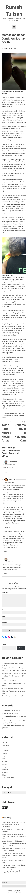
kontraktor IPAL (9, 710)
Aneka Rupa (13, 413)
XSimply (13, 892)
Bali (10, 415)
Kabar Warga (7, 818)
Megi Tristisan (13, 461)
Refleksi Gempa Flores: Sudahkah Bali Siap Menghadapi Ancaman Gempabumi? (13, 824)
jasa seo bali (8, 713)
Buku (3, 756)
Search (4, 644)
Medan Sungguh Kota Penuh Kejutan (13, 696)
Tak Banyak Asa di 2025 (9, 681)
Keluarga (4, 764)
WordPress (17, 890)
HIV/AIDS (15, 415)
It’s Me (18, 710)
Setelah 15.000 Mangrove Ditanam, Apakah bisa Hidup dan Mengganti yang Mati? (14, 836)
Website (4, 622)
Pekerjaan (5, 769)
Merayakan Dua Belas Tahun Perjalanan (14, 670)
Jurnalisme (5, 761)
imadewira (12, 479)
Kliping (4, 767)
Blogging (4, 753)
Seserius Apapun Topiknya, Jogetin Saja (14, 673)
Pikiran (4, 775)
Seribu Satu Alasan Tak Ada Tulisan (12, 688)
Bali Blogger (5, 750)
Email (4, 616)
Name (4, 610)
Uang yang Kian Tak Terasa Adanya (13, 668)
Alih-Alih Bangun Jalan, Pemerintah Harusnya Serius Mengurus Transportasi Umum (14, 855)
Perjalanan (5, 772)
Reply (5, 472)
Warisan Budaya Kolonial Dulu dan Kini (13, 841)
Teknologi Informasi (8, 778)
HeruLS (11, 559)
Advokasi (4, 742)
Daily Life (21, 413)
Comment (5, 592)
